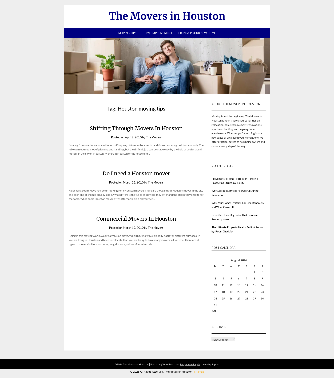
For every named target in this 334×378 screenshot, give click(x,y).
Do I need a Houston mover (136, 173)
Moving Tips (127, 32)
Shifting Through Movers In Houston (136, 128)
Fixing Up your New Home (197, 32)
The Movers (154, 137)
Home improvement (157, 32)
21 (246, 291)
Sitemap (199, 371)
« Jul (214, 310)
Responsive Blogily (190, 364)
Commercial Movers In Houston (136, 218)
